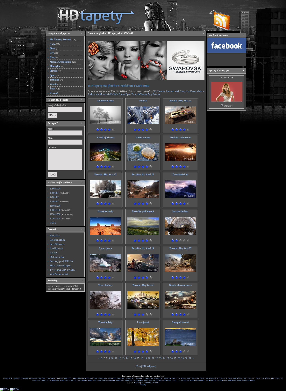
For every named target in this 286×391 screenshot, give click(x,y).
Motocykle (57, 66)
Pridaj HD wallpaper (145, 366)
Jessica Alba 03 (226, 77)
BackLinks (55, 235)
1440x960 (93, 378)
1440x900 (59, 201)
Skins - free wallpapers (60, 265)
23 (160, 358)
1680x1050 (60, 210)
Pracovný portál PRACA (61, 261)
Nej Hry (53, 252)
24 (164, 358)
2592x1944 (110, 380)
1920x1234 (260, 378)
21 (153, 358)
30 (186, 358)
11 (116, 358)
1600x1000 (102, 378)
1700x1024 (194, 378)
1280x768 (16, 378)
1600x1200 (55, 205)
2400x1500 (91, 380)
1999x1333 (35, 380)
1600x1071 (130, 378)
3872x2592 (185, 380)
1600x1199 (139, 378)
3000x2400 (138, 380)
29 (182, 358)
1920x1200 (60, 218)
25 (168, 358)
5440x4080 (231, 380)
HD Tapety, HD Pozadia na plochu (92, 14)
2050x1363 (63, 380)
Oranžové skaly (105, 211)
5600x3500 (241, 380)
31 (190, 358)
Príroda (56, 70)
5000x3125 (222, 380)
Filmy (54, 48)
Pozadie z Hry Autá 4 (142, 285)
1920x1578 (278, 378)
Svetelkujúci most (105, 137)
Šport (54, 75)
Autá (55, 44)
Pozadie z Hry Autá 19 (143, 248)
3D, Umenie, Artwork (63, 39)
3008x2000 (147, 380)
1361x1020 (58, 378)
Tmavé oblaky (105, 322)
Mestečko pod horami (143, 211)
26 (171, 358)
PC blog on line (57, 257)
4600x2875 (213, 380)
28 (179, 358)
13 (123, 358)
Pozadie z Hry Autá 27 (180, 248)
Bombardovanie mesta (180, 285)
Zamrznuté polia (105, 100)
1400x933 (67, 378)
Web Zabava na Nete (59, 274)
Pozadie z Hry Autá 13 (105, 174)
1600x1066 (111, 378)
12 (119, 358)
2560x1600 (101, 380)
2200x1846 (82, 380)
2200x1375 (73, 380)
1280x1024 (55, 188)
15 (131, 358)
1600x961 (167, 378)
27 (175, 358)
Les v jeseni (143, 322)
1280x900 (41, 378)
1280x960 (54, 197)
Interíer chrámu (180, 211)
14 (127, 358)
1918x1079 (213, 378)
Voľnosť (143, 100)
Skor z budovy (105, 285)
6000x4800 (250, 380)
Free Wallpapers (57, 244)
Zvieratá (56, 93)
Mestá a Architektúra (63, 61)
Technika (56, 79)
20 (149, 358)
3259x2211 (175, 380)
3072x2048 (157, 380)
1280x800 (59, 193)
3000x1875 (129, 380)
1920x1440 (269, 378)
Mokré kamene (142, 137)
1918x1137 (222, 378)
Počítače (114, 94)
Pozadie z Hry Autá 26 (143, 174)
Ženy (55, 88)
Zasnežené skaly (180, 174)
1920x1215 (250, 378)
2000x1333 (45, 380)
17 (138, 358)
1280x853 (33, 378)
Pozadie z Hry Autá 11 (180, 100)
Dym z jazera (105, 248)
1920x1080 (61, 214)
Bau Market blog (57, 239)
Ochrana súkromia (152, 382)
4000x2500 (194, 380)
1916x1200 (204, 378)
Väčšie (53, 223)
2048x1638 (54, 380)
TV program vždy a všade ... (63, 269)
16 (134, 358)
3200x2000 (166, 380)
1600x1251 (158, 378)
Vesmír (55, 84)
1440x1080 (76, 378)
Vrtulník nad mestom (180, 137)
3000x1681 (119, 380)
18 (142, 358)
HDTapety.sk (138, 382)
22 (156, 358)
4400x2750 (203, 380)
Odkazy (143, 385)
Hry (54, 53)
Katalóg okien (56, 248)
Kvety (54, 57)
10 (112, 358)
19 (145, 358)
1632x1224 (176, 378)
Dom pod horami (180, 322)
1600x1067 (121, 378)
